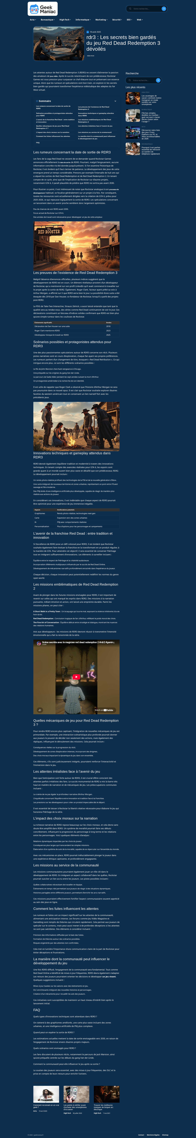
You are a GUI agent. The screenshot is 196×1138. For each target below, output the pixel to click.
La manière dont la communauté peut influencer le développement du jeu (96, 137)
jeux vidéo (54, 76)
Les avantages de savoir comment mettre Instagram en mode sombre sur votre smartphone (151, 100)
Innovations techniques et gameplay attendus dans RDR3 (96, 114)
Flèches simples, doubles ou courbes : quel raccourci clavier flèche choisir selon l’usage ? (151, 117)
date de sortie (65, 162)
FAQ (37, 143)
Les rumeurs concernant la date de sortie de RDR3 (53, 107)
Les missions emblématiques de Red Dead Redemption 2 (94, 121)
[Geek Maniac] (42, 9)
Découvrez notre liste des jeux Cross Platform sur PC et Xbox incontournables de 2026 (151, 134)
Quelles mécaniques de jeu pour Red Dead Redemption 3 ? (52, 127)
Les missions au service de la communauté (95, 132)
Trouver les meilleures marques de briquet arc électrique (103, 1107)
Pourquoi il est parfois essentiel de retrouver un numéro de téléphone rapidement (151, 150)
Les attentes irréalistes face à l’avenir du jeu (95, 126)
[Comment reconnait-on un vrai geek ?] (46, 1094)
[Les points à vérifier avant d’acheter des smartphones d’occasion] (76, 1094)
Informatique (147, 144)
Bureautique (147, 109)
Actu (35, 1111)
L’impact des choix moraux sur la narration (52, 132)
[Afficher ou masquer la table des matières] (84, 101)
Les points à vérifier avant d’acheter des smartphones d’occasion (75, 1107)
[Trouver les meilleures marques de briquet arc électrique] (107, 1094)
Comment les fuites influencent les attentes (53, 136)
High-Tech (90, 56)
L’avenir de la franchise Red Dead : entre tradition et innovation (55, 121)
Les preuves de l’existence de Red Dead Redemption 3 (93, 108)
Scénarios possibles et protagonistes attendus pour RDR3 (54, 114)
